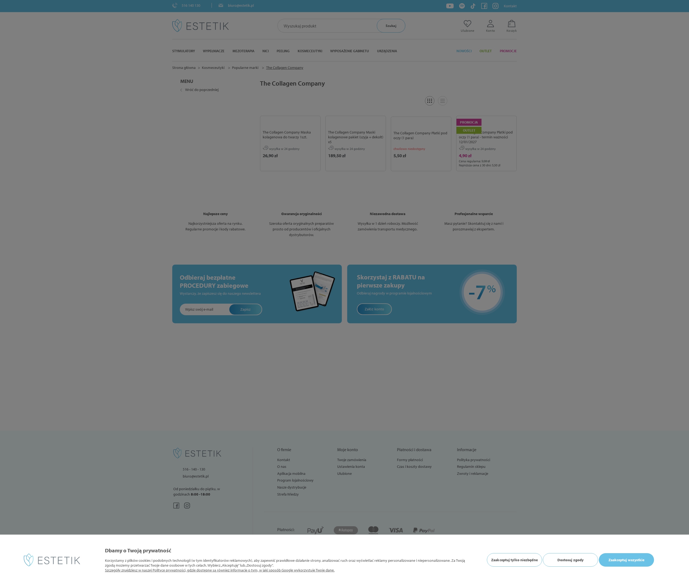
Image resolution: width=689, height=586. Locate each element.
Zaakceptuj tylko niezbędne (514, 559)
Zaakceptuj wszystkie (627, 559)
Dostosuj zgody (570, 559)
